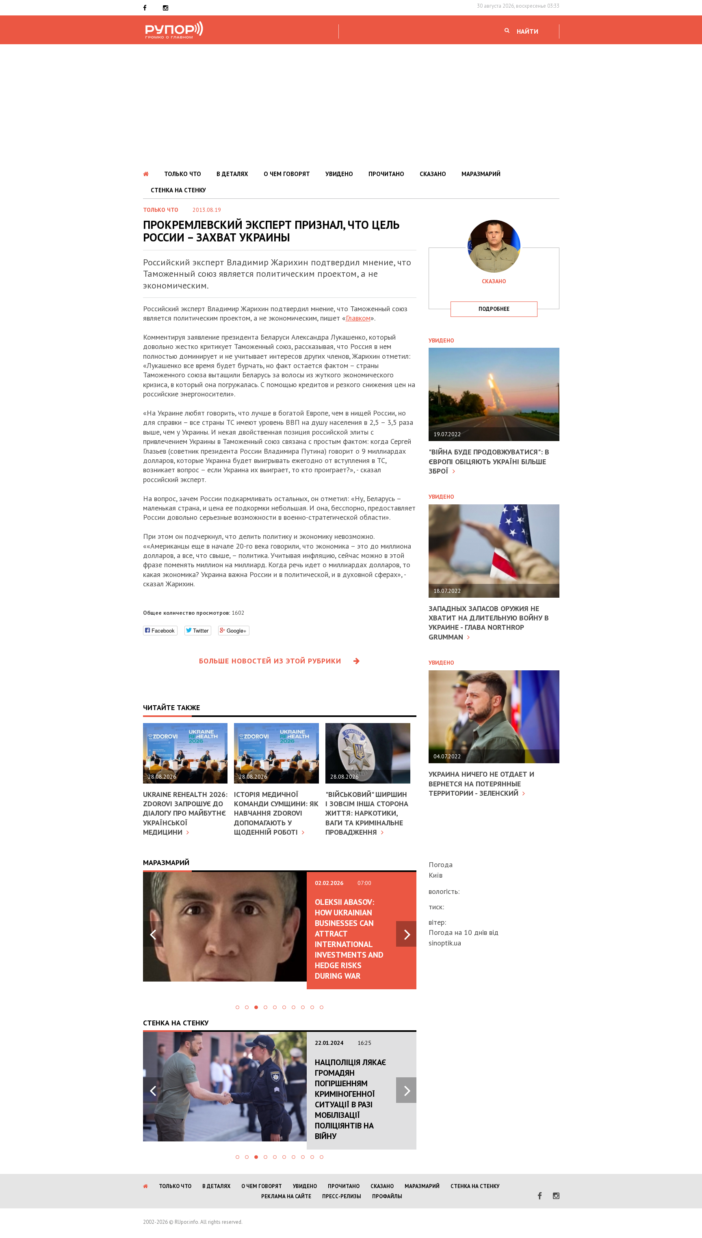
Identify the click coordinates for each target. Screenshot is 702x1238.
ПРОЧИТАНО (386, 174)
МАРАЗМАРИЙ (481, 174)
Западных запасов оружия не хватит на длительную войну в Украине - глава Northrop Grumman (489, 623)
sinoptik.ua (445, 942)
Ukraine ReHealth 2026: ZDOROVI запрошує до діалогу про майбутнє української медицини (185, 813)
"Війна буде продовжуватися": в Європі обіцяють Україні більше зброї (489, 461)
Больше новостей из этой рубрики (270, 660)
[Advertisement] (351, 105)
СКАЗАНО (433, 174)
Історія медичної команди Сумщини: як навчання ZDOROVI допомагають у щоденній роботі (276, 813)
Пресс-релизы (341, 1196)
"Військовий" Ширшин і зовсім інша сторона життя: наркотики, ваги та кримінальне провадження (366, 813)
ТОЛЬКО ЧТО (182, 174)
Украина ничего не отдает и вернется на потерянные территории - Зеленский (481, 783)
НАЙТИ (527, 31)
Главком (358, 318)
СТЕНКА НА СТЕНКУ (178, 190)
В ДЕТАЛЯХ (232, 174)
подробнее (494, 309)
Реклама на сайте (286, 1196)
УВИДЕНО (339, 174)
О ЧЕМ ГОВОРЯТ (287, 174)
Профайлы (387, 1196)
